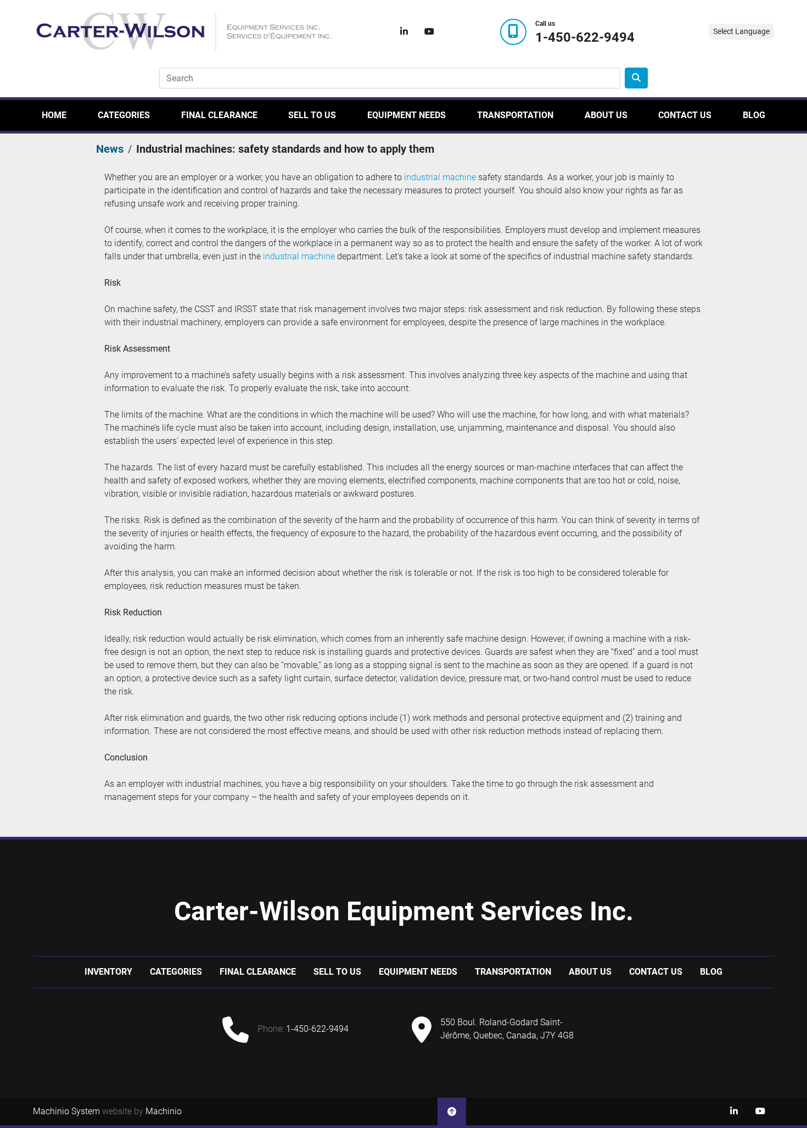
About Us (606, 115)
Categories (124, 115)
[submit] (636, 78)
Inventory (108, 971)
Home (54, 115)
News (110, 148)
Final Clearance (219, 115)
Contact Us (684, 115)
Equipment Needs (406, 115)
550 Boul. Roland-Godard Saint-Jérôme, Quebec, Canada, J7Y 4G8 (507, 1029)
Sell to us (312, 115)
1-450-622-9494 (585, 38)
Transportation (515, 115)
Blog (754, 115)
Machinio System (66, 1111)
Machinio (163, 1111)
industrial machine (440, 177)
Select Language (741, 31)
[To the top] (452, 1111)
